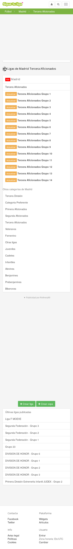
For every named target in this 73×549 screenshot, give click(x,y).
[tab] (36, 79)
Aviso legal (13, 535)
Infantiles (10, 262)
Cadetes (9, 255)
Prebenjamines (13, 282)
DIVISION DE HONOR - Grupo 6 (22, 453)
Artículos (43, 522)
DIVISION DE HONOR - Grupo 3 (22, 474)
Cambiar (43, 542)
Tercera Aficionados (16, 222)
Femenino (10, 235)
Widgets (43, 519)
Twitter (11, 522)
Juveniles (10, 249)
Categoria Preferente (16, 202)
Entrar (42, 535)
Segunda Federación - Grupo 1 (22, 439)
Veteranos (10, 229)
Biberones (10, 288)
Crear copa (46, 404)
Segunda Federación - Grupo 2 (22, 432)
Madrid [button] (15, 79)
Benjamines (11, 275)
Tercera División (14, 196)
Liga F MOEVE (13, 419)
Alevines (9, 268)
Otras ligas (11, 242)
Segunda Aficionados (16, 215)
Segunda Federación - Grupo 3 (22, 425)
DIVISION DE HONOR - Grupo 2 (22, 467)
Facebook (13, 519)
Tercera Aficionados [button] (16, 87)
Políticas (12, 539)
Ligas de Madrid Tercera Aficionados (31, 69)
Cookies (12, 542)
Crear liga (27, 404)
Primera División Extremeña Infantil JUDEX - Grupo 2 (33, 481)
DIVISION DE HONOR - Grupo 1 (22, 460)
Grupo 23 (10, 446)
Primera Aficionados (16, 209)
